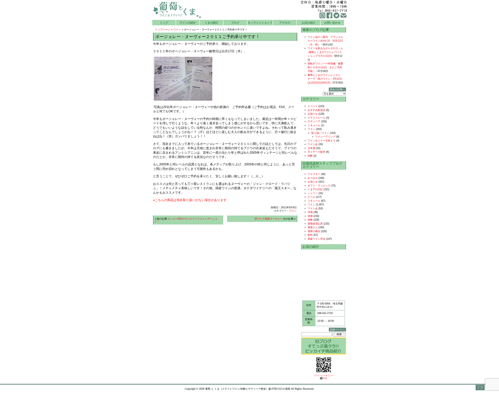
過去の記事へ (337, 89)
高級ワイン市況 (316, 238)
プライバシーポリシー (323, 375)
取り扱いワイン (320, 132)
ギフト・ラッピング (319, 185)
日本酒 (311, 148)
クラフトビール (316, 117)
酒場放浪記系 (315, 223)
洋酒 (310, 212)
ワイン (177, 29)
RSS (325, 378)
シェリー (313, 193)
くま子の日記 (315, 189)
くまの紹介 (211, 22)
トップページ (162, 29)
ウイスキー (314, 174)
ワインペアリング (325, 136)
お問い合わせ (332, 22)
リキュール (314, 125)
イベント (313, 106)
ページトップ (480, 387)
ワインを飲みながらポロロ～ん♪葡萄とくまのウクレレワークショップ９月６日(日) (325, 52)
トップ (164, 22)
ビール (311, 196)
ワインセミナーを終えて (321, 140)
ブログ (235, 22)
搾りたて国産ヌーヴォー (268, 218)
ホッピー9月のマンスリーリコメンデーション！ (185, 220)
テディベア (314, 121)
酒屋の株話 (314, 231)
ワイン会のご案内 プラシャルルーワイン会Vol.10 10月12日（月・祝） (325, 40)
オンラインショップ (260, 22)
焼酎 (310, 155)
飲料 (310, 234)
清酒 (310, 216)
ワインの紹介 (188, 22)
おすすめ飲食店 (316, 110)
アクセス (284, 22)
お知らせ (313, 113)
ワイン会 (313, 144)
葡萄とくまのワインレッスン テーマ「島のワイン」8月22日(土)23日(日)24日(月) (325, 79)
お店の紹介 (308, 22)
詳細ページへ (337, 329)
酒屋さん (313, 227)
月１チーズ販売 (316, 151)
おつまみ (313, 178)
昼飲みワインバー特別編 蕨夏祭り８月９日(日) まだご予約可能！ (325, 67)
